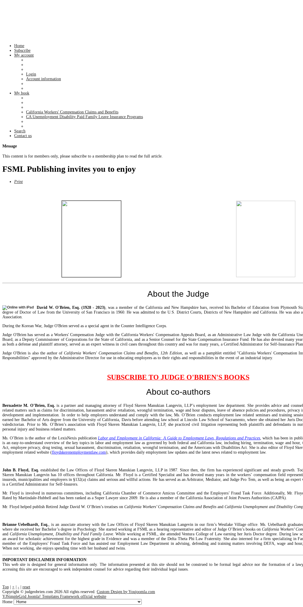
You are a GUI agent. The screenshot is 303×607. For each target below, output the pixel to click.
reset (26, 587)
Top (5, 587)
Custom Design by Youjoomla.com (126, 592)
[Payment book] (91, 238)
